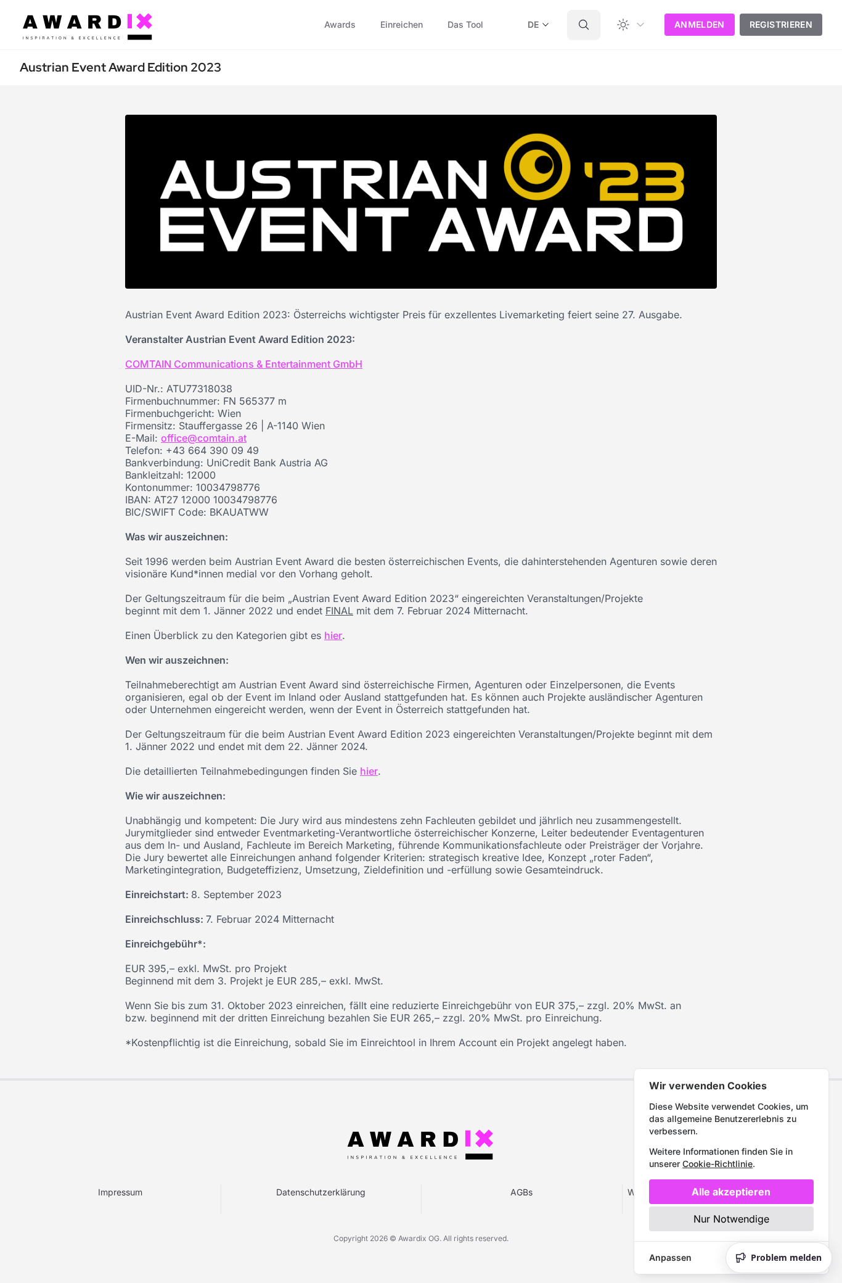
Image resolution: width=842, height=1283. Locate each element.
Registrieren (781, 24)
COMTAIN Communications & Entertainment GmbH (243, 364)
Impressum (120, 1192)
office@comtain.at (204, 438)
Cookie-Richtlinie (717, 1163)
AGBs (521, 1192)
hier (333, 635)
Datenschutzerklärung (321, 1192)
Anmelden (699, 24)
